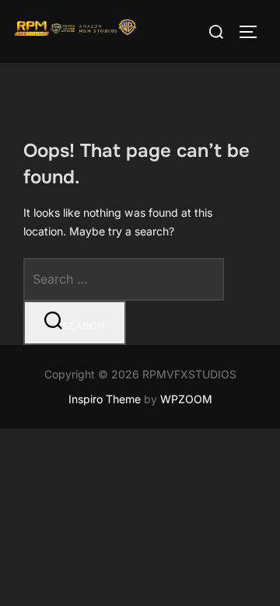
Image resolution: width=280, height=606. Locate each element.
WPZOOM (186, 399)
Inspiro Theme (104, 399)
